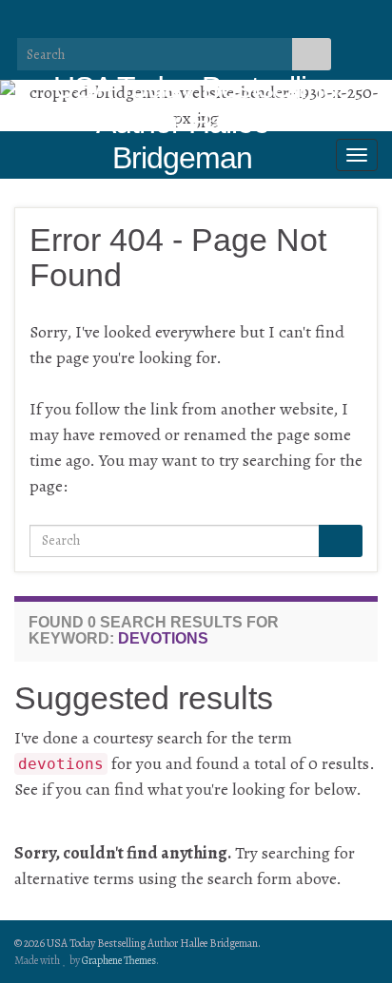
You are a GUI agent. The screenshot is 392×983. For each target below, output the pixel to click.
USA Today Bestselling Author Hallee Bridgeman (196, 122)
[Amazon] (176, 22)
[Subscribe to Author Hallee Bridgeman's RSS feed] (23, 22)
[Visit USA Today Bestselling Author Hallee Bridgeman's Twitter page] (84, 22)
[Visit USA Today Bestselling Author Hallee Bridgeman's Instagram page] (115, 22)
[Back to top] (349, 940)
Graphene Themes (119, 960)
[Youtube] (145, 22)
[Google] (206, 22)
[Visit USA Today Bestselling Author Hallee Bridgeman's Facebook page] (54, 22)
